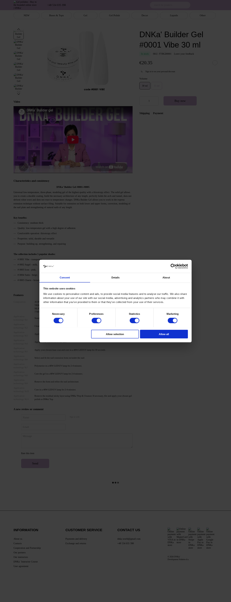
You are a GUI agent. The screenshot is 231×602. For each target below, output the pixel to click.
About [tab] (166, 277)
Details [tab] (115, 277)
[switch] (96, 320)
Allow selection (115, 334)
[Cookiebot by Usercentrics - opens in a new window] (173, 266)
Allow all (164, 334)
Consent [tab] (65, 277)
